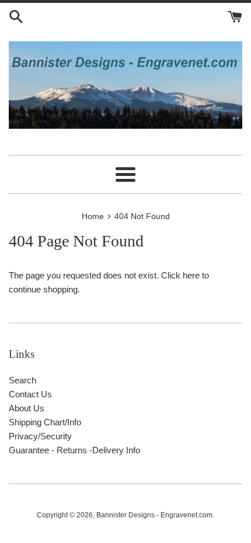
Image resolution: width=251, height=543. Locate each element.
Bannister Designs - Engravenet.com (154, 515)
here (191, 275)
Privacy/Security (40, 436)
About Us (26, 408)
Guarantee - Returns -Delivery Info (74, 450)
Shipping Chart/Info (45, 422)
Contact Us (30, 394)
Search (22, 380)
